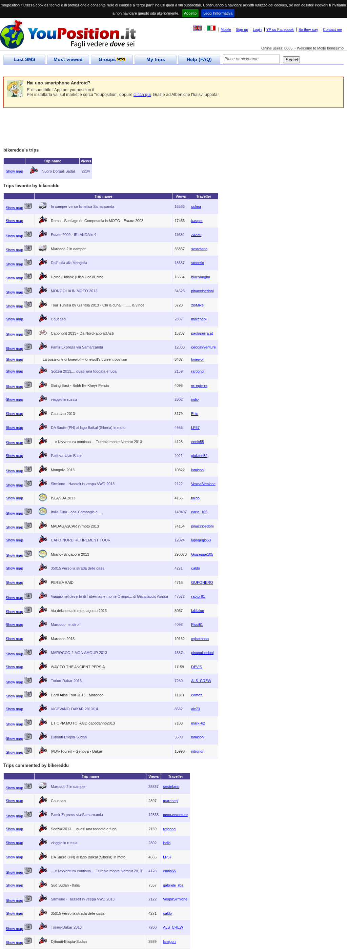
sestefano (199, 249)
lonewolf (197, 359)
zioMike (197, 305)
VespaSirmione (203, 484)
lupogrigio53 (201, 540)
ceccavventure (203, 347)
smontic (197, 263)
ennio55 (197, 442)
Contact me (332, 29)
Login (257, 29)
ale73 (195, 709)
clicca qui (142, 94)
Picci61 (197, 624)
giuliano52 (199, 456)
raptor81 (198, 596)
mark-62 (198, 723)
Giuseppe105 (202, 554)
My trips (155, 59)
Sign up (242, 29)
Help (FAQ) (199, 59)
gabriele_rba (173, 885)
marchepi (198, 319)
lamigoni (197, 470)
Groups (107, 59)
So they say (308, 29)
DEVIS (196, 667)
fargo (195, 498)
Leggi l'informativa (217, 13)
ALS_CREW (201, 681)
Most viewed (68, 59)
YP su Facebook (280, 29)
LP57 (195, 427)
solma (196, 206)
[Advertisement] (126, 71)
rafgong (197, 371)
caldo (195, 568)
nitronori (197, 751)
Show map (14, 171)
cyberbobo (200, 639)
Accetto (190, 13)
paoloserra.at (202, 333)
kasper (197, 221)
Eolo (194, 414)
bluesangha (200, 277)
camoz (196, 695)
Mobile (226, 29)
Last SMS (24, 59)
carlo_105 (199, 512)
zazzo (196, 235)
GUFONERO (202, 582)
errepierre (199, 385)
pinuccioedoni (202, 291)
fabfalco (197, 611)
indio (195, 399)
